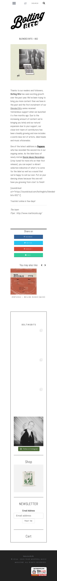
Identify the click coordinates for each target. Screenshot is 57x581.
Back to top (27, 556)
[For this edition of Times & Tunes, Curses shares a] (28, 431)
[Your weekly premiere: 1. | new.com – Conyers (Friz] (28, 372)
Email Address (28, 510)
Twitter (29, 243)
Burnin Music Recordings (33, 157)
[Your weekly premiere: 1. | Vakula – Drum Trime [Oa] (28, 402)
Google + (28, 249)
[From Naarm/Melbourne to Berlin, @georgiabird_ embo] (28, 343)
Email (29, 255)
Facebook (28, 237)
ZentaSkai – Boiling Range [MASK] (28, 297)
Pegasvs (41, 146)
